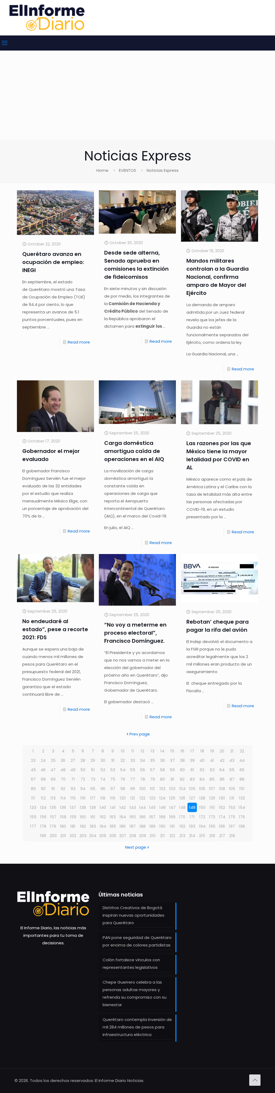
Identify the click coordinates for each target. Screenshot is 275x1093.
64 (222, 770)
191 (172, 826)
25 (53, 760)
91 (53, 788)
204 (92, 835)
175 (232, 817)
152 (222, 807)
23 (33, 760)
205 (102, 835)
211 (162, 835)
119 (112, 798)
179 (53, 826)
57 (152, 770)
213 (182, 835)
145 (152, 807)
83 (192, 779)
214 (192, 835)
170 (182, 817)
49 (72, 770)
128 (202, 798)
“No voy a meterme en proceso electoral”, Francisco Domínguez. (135, 633)
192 (182, 826)
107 (212, 788)
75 (112, 779)
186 (123, 826)
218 (232, 835)
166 (142, 817)
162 (103, 817)
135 (53, 807)
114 (63, 798)
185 (113, 826)
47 (53, 770)
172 (202, 817)
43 (231, 760)
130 (222, 798)
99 (132, 788)
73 (93, 779)
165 (132, 817)
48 (63, 770)
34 (142, 760)
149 (192, 807)
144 (142, 807)
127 (192, 798)
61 (192, 770)
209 (142, 835)
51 (93, 770)
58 (162, 770)
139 (93, 807)
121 (132, 798)
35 (152, 760)
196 (222, 826)
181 (72, 826)
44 (242, 760)
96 (102, 788)
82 (182, 779)
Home (102, 170)
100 (142, 788)
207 (122, 835)
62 (202, 770)
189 (152, 826)
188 (142, 826)
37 (172, 760)
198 (242, 826)
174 (222, 817)
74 (102, 779)
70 (63, 779)
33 (132, 760)
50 (82, 770)
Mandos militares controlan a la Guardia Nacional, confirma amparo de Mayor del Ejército (217, 277)
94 (82, 788)
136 (63, 807)
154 (241, 807)
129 (212, 798)
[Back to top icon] (254, 1080)
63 (212, 770)
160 (83, 817)
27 (73, 760)
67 (33, 779)
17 (192, 751)
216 (212, 835)
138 (83, 807)
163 (113, 817)
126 (182, 798)
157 (53, 817)
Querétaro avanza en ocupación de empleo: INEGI (53, 262)
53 (112, 770)
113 (53, 798)
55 (132, 770)
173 (212, 817)
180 (63, 826)
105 (192, 788)
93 (73, 788)
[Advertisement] (137, 99)
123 (152, 798)
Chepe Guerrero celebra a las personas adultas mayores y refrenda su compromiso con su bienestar (135, 993)
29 (93, 760)
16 (182, 751)
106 (202, 788)
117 (92, 798)
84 (202, 779)
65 (231, 770)
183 (93, 826)
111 (33, 798)
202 (73, 835)
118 (102, 798)
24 (43, 760)
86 (222, 779)
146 (162, 807)
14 (162, 751)
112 (43, 798)
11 (132, 751)
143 (132, 807)
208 (132, 835)
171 (192, 817)
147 (172, 807)
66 (242, 770)
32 (122, 760)
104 (182, 788)
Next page (135, 847)
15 (172, 751)
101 (152, 788)
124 (162, 798)
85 (212, 779)
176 (242, 817)
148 (182, 807)
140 (103, 807)
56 (142, 770)
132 (242, 798)
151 (212, 807)
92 (63, 788)
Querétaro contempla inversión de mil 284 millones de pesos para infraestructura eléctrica (137, 1027)
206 (112, 835)
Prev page (139, 734)
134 (43, 807)
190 (162, 826)
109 (232, 788)
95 (92, 788)
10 (123, 751)
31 (113, 760)
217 (222, 835)
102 (162, 788)
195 (212, 826)
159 (73, 817)
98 (122, 788)
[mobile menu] (4, 43)
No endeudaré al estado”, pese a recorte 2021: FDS (55, 629)
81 (172, 779)
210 (152, 835)
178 (43, 826)
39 (192, 760)
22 (242, 751)
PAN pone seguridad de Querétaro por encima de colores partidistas (137, 941)
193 (192, 826)
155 (33, 817)
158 (63, 817)
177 (33, 826)
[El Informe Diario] (47, 17)
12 (142, 751)
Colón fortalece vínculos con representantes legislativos (131, 963)
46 (43, 770)
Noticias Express (163, 170)
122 (142, 798)
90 (43, 788)
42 (222, 760)
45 (33, 770)
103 (172, 788)
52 (102, 770)
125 (172, 798)
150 (202, 807)
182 (83, 826)
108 (222, 788)
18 (202, 751)
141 (112, 807)
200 (53, 835)
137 (73, 807)
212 (172, 835)
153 (232, 807)
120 (123, 798)
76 (122, 779)
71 (73, 779)
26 (63, 760)
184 (103, 826)
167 (152, 817)
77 (132, 779)
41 (212, 760)
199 (43, 835)
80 (162, 779)
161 (92, 817)
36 (162, 760)
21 (232, 751)
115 (73, 798)
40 (202, 760)
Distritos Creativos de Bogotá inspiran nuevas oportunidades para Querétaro (133, 915)
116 (82, 798)
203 (82, 835)
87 (232, 779)
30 (102, 760)
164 (123, 817)
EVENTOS (127, 170)
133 (33, 807)
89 (33, 788)
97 (112, 788)
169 (172, 817)
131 (231, 798)
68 (43, 779)
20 (222, 751)
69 (53, 779)
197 (232, 826)
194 (202, 826)
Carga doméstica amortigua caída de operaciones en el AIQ (134, 451)
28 (83, 760)
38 (182, 760)
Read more (79, 342)
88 (242, 779)
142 (123, 807)
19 (212, 751)
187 (132, 826)
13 (152, 751)
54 (122, 770)
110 (241, 788)
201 (63, 835)
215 (202, 835)
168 (162, 817)
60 (182, 770)
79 (152, 779)
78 (142, 779)
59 (172, 770)
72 (83, 779)
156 (43, 817)
